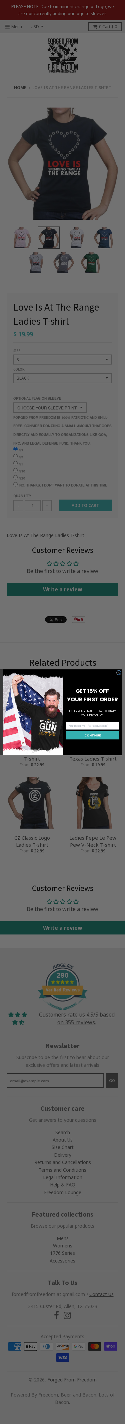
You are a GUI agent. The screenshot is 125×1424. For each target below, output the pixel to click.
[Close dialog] (119, 672)
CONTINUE (92, 735)
